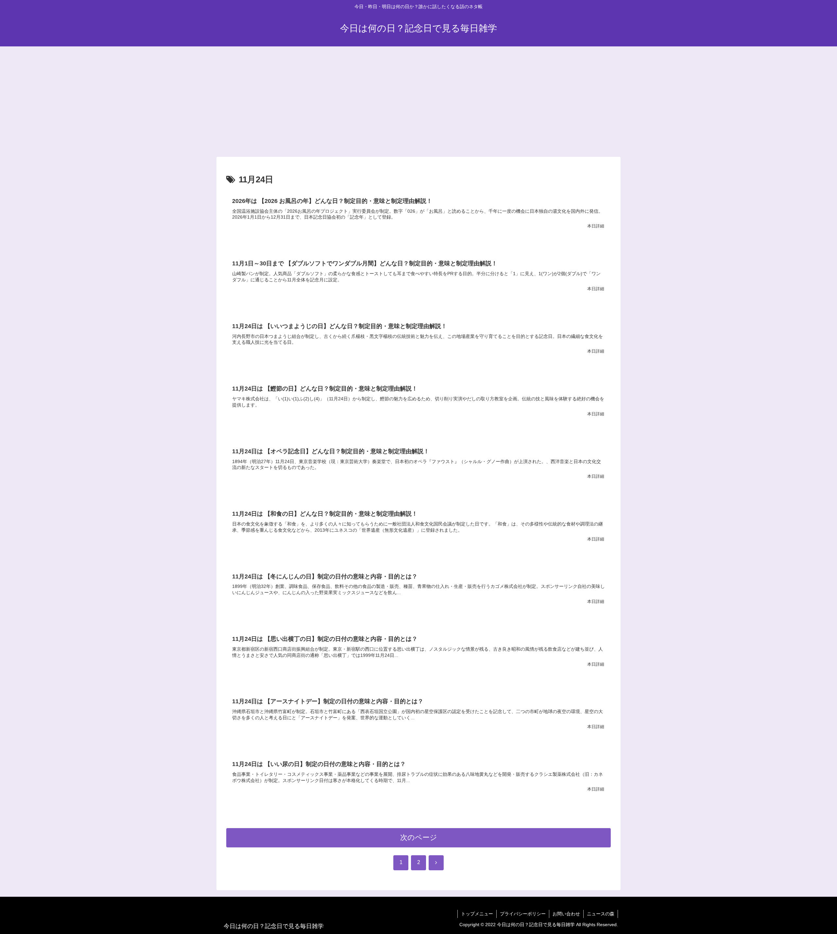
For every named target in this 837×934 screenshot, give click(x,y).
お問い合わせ (566, 913)
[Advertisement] (418, 100)
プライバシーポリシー (523, 913)
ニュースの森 (600, 913)
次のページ (418, 837)
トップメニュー (477, 913)
